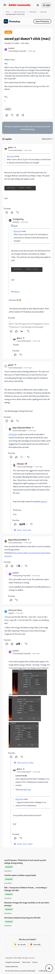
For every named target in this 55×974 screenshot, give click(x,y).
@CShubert (13, 434)
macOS (8, 109)
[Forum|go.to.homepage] (20, 5)
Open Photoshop (42, 21)
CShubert (20, 464)
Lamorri (11, 48)
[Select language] (38, 5)
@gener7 (44, 501)
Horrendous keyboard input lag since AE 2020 (22, 918)
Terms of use (26, 962)
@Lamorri (10, 156)
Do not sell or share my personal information (20, 971)
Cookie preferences (11, 966)
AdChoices (43, 971)
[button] (4, 6)
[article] (27, 180)
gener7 (11, 365)
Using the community (12, 962)
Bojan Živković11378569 (22, 428)
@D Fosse (27, 789)
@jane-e (16, 291)
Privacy (34, 962)
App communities (19, 12)
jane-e (10, 147)
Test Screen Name (15, 610)
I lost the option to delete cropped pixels (20, 875)
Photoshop (32, 12)
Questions (43, 12)
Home (8, 12)
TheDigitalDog (18, 219)
